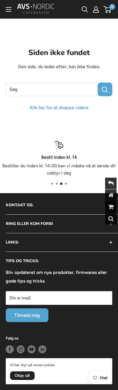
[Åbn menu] (8, 9)
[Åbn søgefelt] (85, 9)
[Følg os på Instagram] (21, 349)
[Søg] (105, 89)
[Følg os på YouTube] (31, 349)
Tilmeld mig (27, 315)
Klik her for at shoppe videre (59, 107)
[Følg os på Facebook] (10, 349)
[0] (107, 9)
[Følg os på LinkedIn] (42, 349)
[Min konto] (96, 9)
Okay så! (22, 375)
